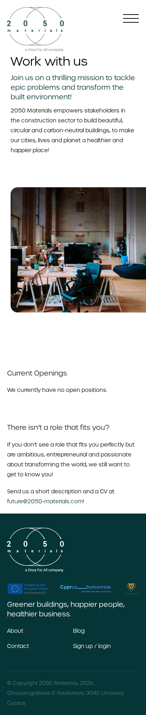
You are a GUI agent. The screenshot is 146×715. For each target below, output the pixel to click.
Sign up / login (92, 646)
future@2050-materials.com (45, 501)
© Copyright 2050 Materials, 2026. (50, 683)
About (15, 630)
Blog (79, 630)
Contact (18, 646)
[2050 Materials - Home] (35, 29)
